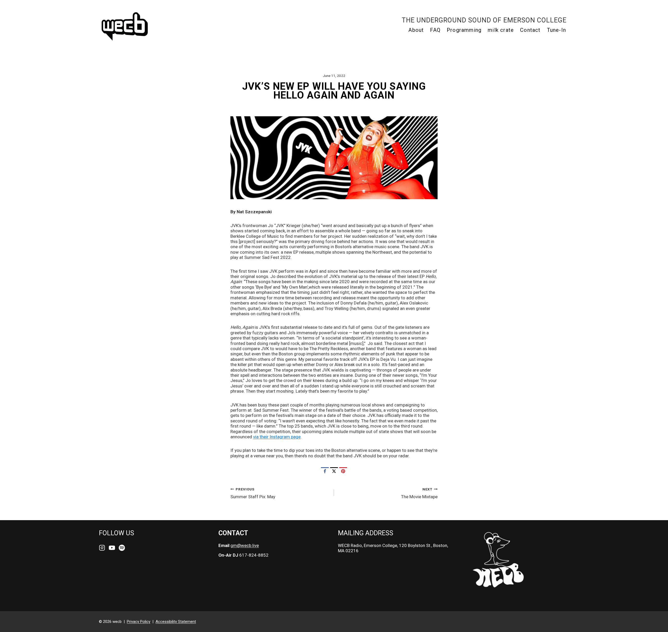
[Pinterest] (343, 471)
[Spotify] (122, 548)
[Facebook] (325, 471)
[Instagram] (102, 548)
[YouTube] (112, 548)
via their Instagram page (277, 436)
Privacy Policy (138, 621)
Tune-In (556, 30)
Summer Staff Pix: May (252, 493)
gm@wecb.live (244, 545)
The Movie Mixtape (419, 493)
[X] (334, 471)
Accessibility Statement (176, 621)
